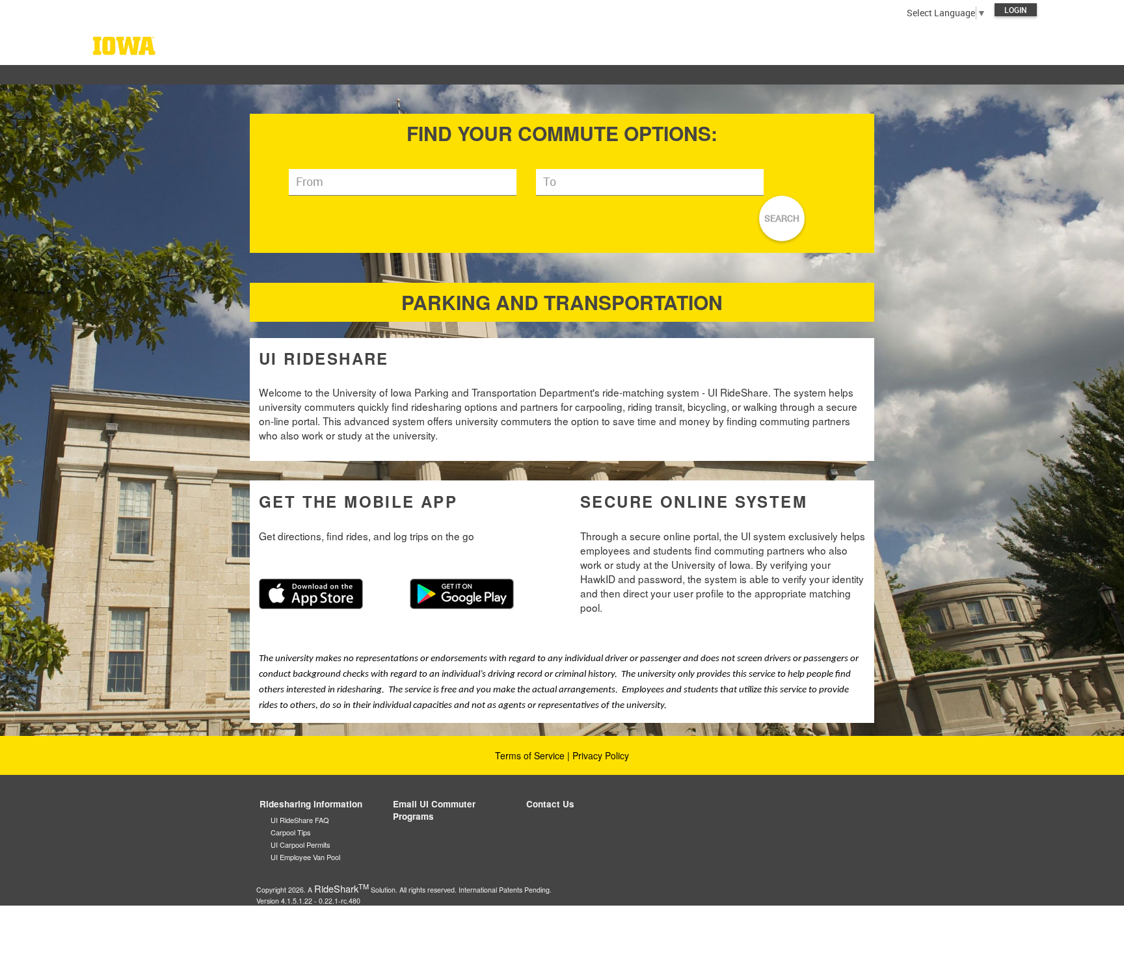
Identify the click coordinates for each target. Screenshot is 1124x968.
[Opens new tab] (311, 592)
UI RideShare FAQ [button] (300, 820)
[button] (562, 45)
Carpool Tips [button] (291, 832)
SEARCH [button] (781, 218)
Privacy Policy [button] (600, 755)
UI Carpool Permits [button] (300, 844)
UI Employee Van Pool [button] (305, 857)
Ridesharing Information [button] (311, 804)
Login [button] (1015, 10)
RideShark (341, 888)
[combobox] (402, 182)
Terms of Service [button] (530, 755)
